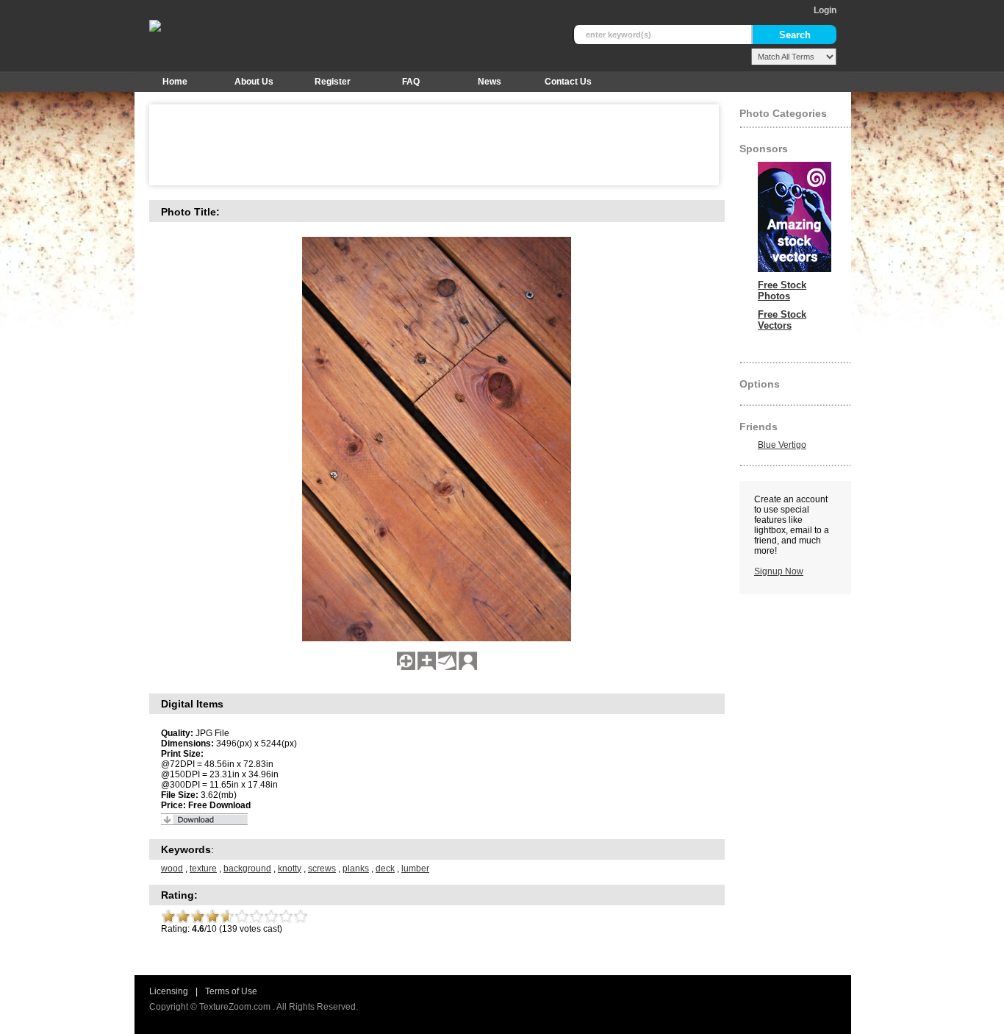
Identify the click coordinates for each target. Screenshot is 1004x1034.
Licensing (168, 991)
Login (825, 10)
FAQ (411, 81)
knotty (289, 868)
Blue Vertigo (782, 445)
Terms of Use (231, 991)
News (489, 81)
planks (356, 868)
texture (203, 868)
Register (333, 81)
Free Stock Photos (782, 290)
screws (322, 868)
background (247, 868)
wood (172, 868)
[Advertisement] (424, 145)
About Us (253, 81)
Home (174, 81)
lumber (415, 868)
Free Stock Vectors (782, 320)
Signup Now (778, 571)
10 (300, 916)
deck (385, 868)
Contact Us (568, 81)
